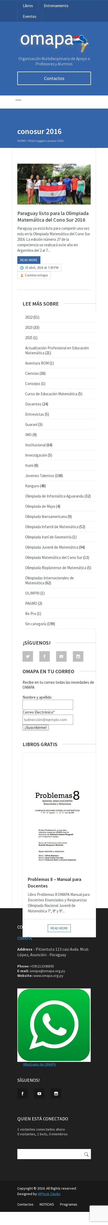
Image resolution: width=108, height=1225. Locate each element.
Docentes (33, 404)
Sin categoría (35, 623)
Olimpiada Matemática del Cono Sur (53, 557)
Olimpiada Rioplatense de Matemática (55, 567)
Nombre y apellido (37, 697)
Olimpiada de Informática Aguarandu (54, 496)
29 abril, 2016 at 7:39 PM (41, 267)
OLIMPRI (32, 593)
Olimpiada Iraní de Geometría (48, 536)
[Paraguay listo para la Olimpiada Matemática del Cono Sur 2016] (54, 184)
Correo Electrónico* (39, 712)
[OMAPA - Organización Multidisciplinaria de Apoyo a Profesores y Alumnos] (54, 53)
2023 (29, 327)
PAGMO (31, 603)
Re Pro (30, 613)
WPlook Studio (49, 1193)
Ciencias (32, 373)
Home (21, 141)
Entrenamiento (56, 5)
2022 (29, 317)
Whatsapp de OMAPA (39, 1064)
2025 (29, 337)
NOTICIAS (47, 1204)
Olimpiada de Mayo (40, 506)
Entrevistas (34, 414)
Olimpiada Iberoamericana (46, 516)
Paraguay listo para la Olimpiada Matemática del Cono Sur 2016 (53, 216)
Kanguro (32, 485)
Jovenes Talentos (39, 475)
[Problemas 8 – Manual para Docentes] (59, 812)
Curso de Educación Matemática (51, 393)
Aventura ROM (37, 363)
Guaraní (31, 424)
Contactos (54, 78)
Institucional (35, 444)
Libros (28, 5)
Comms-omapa (36, 275)
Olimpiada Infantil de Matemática (51, 526)
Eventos (29, 16)
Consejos (32, 383)
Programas (68, 1204)
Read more (28, 260)
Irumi (29, 465)
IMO (28, 434)
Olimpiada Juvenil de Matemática (51, 547)
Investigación (36, 455)
